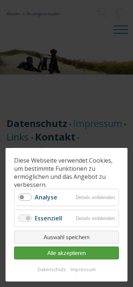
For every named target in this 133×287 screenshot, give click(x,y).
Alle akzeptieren (66, 253)
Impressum (83, 269)
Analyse (46, 197)
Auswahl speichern (66, 237)
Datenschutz (52, 269)
